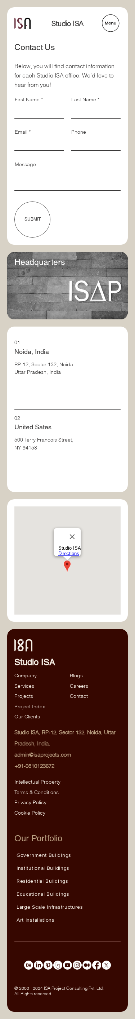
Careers (79, 686)
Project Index (29, 706)
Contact (79, 696)
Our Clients (27, 716)
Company (25, 675)
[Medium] (86, 965)
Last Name (83, 99)
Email (21, 131)
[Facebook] (96, 965)
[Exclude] (57, 965)
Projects (23, 696)
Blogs (76, 675)
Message (25, 164)
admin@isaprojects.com (42, 754)
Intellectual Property (37, 782)
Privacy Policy (30, 802)
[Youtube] (67, 965)
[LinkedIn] (38, 965)
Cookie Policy (29, 813)
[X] (106, 965)
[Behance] (28, 965)
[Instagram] (77, 965)
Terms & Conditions (37, 792)
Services (24, 686)
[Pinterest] (48, 965)
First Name (27, 99)
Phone (78, 131)
